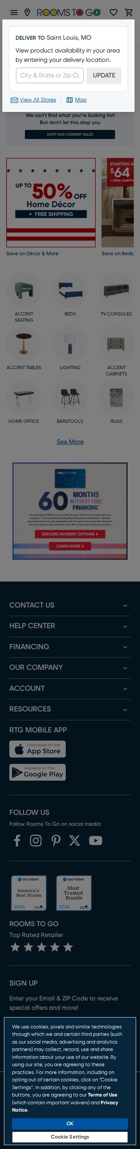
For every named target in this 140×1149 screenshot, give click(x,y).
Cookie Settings (70, 1137)
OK (70, 1123)
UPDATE (104, 75)
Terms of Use (102, 1095)
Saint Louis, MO (69, 38)
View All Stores (38, 100)
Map (81, 100)
